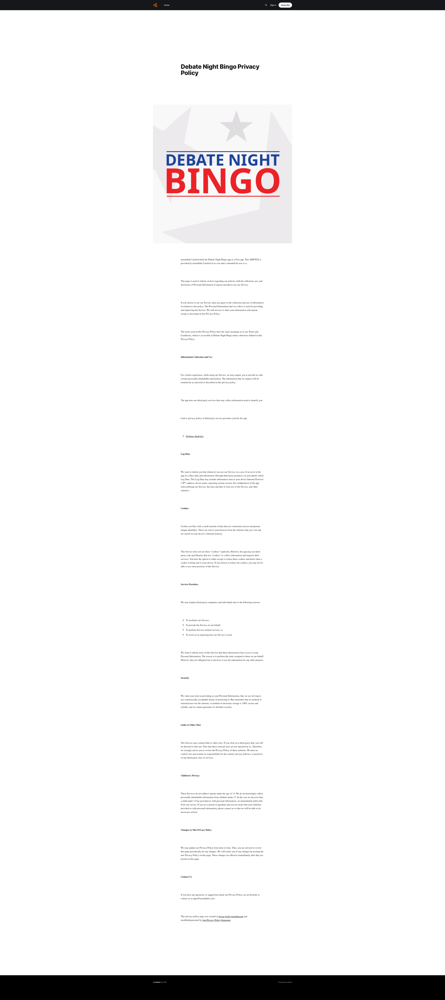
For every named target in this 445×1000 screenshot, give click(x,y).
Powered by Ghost (285, 982)
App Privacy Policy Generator (216, 920)
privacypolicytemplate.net (231, 916)
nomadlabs (157, 982)
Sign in (273, 5)
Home (166, 5)
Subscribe (285, 5)
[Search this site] (266, 5)
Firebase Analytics (194, 436)
